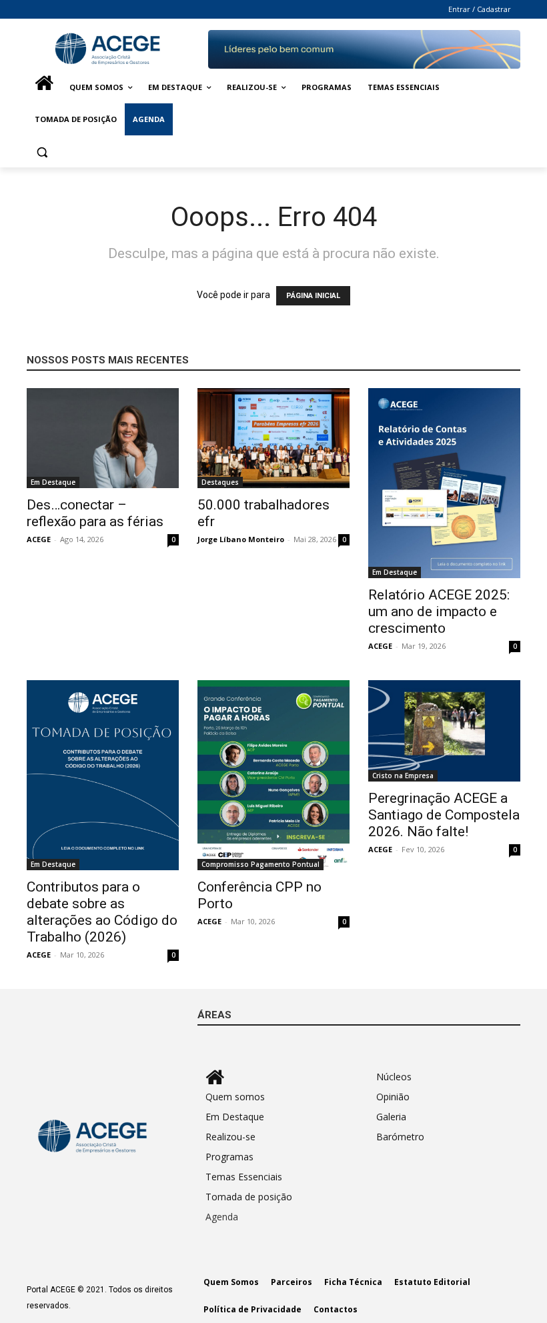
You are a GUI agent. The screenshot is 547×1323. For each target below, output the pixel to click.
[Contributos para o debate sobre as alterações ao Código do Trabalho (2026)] (103, 775)
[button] (42, 151)
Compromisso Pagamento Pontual (260, 864)
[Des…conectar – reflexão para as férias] (103, 438)
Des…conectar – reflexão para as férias (95, 513)
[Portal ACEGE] (117, 49)
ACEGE (39, 539)
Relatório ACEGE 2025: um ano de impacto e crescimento (439, 611)
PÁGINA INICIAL (313, 295)
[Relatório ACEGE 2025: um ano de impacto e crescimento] (444, 483)
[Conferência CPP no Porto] (273, 775)
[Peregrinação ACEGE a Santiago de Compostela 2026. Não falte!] (444, 731)
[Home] (44, 87)
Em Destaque (53, 482)
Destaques (220, 482)
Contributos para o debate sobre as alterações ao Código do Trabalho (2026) (102, 912)
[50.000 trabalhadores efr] (273, 438)
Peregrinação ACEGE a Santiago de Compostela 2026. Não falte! (444, 815)
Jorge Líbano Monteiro (240, 539)
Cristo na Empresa (403, 775)
